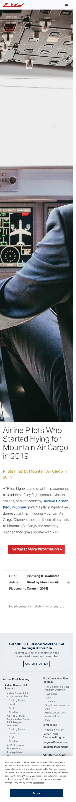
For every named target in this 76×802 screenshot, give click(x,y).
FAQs (47, 720)
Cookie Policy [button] (28, 779)
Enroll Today (49, 725)
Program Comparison (55, 742)
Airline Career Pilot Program (16, 687)
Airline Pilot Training (16, 679)
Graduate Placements (55, 747)
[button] (66, 4)
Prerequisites (14, 752)
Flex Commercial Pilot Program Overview (56, 688)
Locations (14, 704)
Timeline (13, 712)
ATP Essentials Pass (55, 713)
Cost (11, 708)
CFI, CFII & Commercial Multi (56, 707)
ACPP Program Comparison (15, 746)
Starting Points (17, 700)
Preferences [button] (38, 783)
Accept (37, 793)
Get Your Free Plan (36, 663)
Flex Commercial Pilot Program (55, 680)
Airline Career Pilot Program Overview (17, 695)
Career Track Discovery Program (53, 736)
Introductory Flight (54, 730)
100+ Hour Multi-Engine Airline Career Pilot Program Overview (18, 721)
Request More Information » (36, 549)
